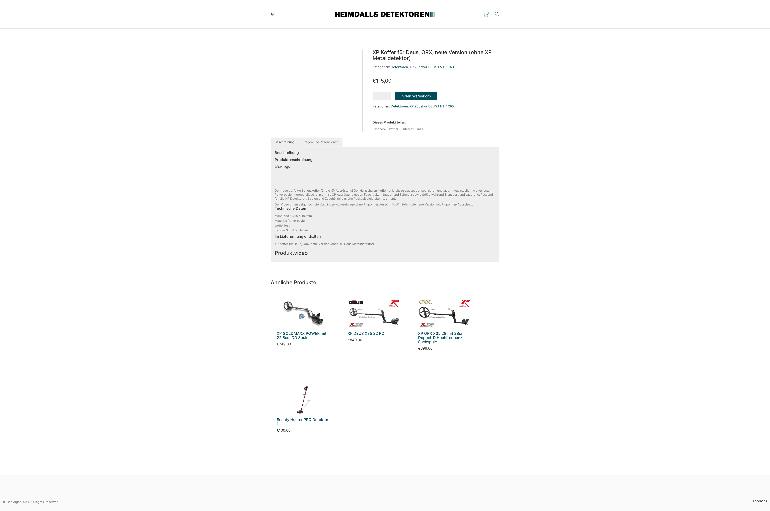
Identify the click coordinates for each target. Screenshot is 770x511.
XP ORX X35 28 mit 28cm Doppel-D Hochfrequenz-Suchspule (441, 338)
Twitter (393, 129)
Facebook (379, 129)
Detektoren (399, 67)
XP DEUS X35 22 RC (366, 334)
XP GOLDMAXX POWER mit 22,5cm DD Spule (301, 336)
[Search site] (497, 14)
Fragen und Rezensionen (320, 142)
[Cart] (486, 14)
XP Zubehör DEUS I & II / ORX (432, 67)
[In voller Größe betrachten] (282, 57)
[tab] (285, 142)
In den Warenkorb (416, 96)
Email (419, 129)
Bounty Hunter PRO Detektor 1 (302, 422)
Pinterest (406, 129)
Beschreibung (285, 142)
